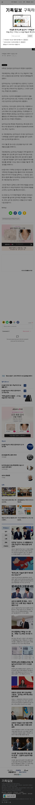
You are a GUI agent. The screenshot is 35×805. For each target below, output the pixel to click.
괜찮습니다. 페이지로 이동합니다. (11, 44)
